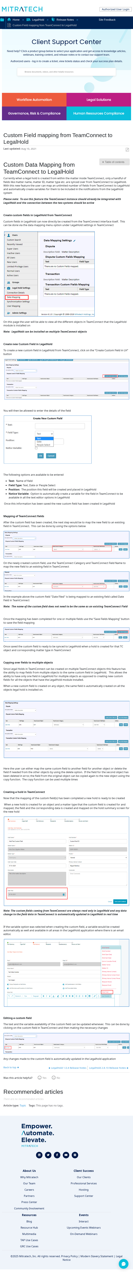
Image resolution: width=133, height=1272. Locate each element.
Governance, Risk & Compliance (34, 113)
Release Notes (65, 19)
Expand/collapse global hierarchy (2, 19)
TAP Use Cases (29, 1240)
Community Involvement (29, 1208)
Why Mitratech (29, 1177)
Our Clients (84, 1177)
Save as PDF (127, 150)
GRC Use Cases (29, 1246)
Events (84, 1215)
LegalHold (38, 19)
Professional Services (84, 1183)
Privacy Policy (69, 1256)
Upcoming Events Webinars (84, 1227)
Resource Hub (29, 1227)
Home (16, 19)
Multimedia (29, 1234)
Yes (44, 1078)
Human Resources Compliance (98, 113)
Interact (84, 1221)
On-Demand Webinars (83, 1234)
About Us (29, 1171)
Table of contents (114, 162)
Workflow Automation (34, 99)
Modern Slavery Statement (96, 1256)
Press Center (29, 1202)
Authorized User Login (115, 9)
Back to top (9, 1067)
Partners (29, 1196)
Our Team (29, 1183)
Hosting (84, 1190)
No (58, 1078)
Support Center (83, 1196)
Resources (29, 1215)
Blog (29, 1221)
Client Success (84, 1171)
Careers (29, 1190)
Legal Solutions (99, 99)
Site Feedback (107, 19)
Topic (23, 1105)
